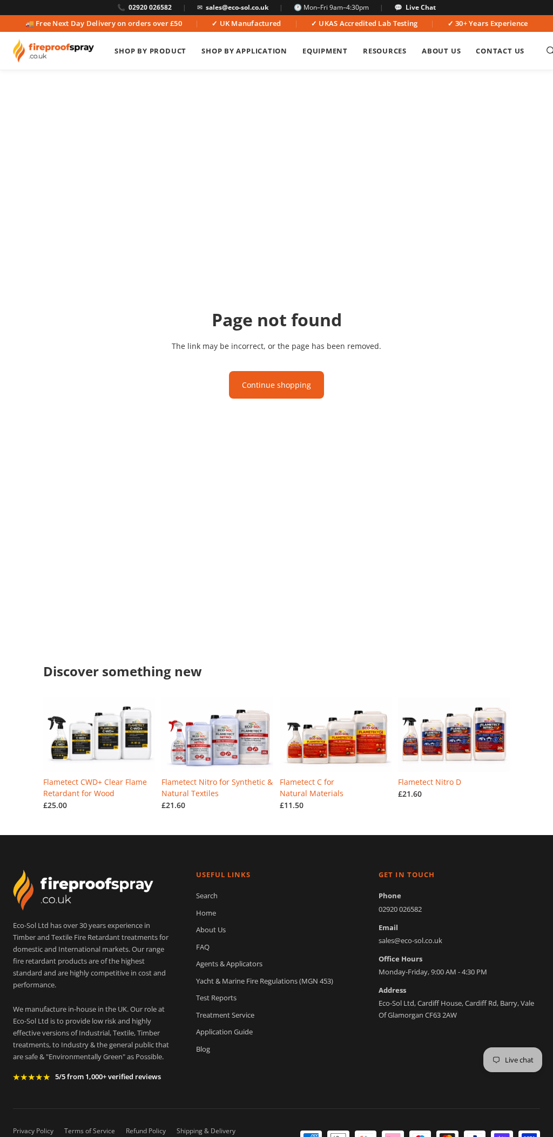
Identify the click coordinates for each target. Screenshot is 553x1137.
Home (206, 913)
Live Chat (421, 7)
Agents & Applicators (229, 963)
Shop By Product (150, 51)
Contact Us (500, 51)
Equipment (325, 51)
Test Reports (216, 998)
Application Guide (224, 1032)
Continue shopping (276, 385)
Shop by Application (244, 51)
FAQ (203, 947)
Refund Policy (146, 1130)
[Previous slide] (55, 734)
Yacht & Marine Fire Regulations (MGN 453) (264, 981)
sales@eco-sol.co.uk (237, 7)
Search (207, 895)
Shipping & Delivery (206, 1130)
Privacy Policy (33, 1130)
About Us (441, 51)
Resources (385, 51)
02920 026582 (150, 7)
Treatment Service (225, 1015)
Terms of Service (89, 1130)
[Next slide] (143, 734)
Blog (203, 1049)
